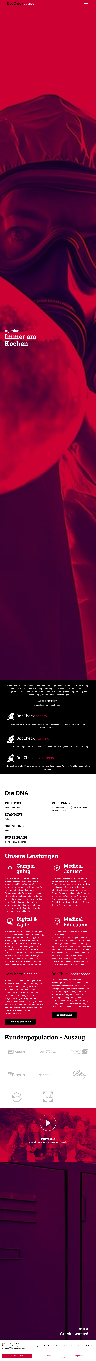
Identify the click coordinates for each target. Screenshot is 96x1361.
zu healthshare (64, 1014)
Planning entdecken (20, 1021)
